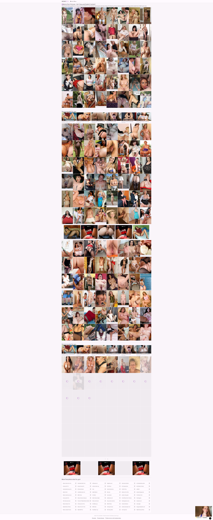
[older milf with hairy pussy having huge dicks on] (134, 448)
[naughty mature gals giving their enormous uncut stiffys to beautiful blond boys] (67, 364)
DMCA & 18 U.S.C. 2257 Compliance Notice (113, 518)
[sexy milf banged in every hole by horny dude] (145, 82)
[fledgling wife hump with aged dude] (100, 15)
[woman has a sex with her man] (100, 381)
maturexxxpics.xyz (95, 486)
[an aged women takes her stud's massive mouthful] (89, 49)
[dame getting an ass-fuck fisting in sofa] (134, 99)
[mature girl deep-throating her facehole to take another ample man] (89, 165)
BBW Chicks (80, 495)
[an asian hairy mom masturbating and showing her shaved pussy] (123, 99)
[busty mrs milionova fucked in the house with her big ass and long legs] (78, 165)
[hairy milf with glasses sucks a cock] (123, 415)
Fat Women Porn (139, 495)
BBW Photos (109, 503)
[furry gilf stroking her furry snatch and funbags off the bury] (123, 248)
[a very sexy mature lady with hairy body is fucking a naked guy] (89, 431)
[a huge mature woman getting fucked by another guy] (67, 132)
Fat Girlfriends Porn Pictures (127, 498)
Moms (65, 1)
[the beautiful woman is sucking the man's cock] (100, 315)
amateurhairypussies (140, 492)
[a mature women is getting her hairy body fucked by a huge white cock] (145, 199)
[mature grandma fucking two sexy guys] (112, 265)
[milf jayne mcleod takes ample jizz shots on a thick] (145, 15)
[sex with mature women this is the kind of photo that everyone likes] (134, 265)
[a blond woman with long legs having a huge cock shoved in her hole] (112, 248)
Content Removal (101, 518)
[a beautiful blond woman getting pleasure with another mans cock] (123, 398)
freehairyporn (139, 498)
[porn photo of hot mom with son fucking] (89, 215)
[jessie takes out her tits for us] (100, 66)
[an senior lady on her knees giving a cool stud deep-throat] (145, 282)
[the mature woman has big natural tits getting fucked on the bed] (100, 132)
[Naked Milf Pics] (145, 248)
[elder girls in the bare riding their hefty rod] (78, 99)
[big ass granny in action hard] (78, 298)
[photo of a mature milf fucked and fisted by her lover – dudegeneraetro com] (78, 15)
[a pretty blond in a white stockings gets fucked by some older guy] (78, 448)
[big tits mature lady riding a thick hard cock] (145, 298)
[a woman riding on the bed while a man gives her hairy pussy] (78, 215)
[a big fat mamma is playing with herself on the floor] (123, 381)
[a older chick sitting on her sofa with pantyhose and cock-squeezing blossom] (67, 49)
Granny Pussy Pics (81, 486)
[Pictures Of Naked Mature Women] (112, 315)
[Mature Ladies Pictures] (100, 215)
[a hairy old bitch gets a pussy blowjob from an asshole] (67, 448)
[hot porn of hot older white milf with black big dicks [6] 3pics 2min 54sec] (89, 132)
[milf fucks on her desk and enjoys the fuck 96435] (112, 381)
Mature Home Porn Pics (67, 483)
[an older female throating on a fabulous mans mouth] (89, 82)
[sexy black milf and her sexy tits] (112, 132)
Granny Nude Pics (66, 498)
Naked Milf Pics (80, 509)
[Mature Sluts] (123, 66)
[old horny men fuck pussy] (134, 165)
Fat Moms (94, 495)
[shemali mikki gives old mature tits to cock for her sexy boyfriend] (100, 32)
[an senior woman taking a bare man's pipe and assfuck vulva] (100, 248)
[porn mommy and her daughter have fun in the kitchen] (134, 282)
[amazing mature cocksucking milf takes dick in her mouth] (78, 364)
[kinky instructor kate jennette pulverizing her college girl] (89, 99)
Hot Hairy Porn (124, 509)
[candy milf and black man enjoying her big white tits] (145, 215)
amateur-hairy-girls (125, 495)
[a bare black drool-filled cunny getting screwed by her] (145, 265)
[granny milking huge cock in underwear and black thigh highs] (145, 315)
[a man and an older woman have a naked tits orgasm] (112, 165)
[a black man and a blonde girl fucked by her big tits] (89, 182)
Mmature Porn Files (125, 492)
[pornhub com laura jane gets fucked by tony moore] (112, 364)
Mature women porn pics (67, 495)
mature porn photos (125, 483)
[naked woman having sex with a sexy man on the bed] (134, 82)
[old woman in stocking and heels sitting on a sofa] (134, 215)
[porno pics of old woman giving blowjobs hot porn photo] (78, 431)
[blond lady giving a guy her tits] (78, 265)
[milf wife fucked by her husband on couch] (145, 398)
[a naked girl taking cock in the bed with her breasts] (89, 448)
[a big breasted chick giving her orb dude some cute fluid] (100, 165)
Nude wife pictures (110, 489)
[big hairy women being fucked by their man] (112, 431)
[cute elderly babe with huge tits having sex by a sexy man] (89, 332)
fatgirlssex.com (109, 483)
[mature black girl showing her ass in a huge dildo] (123, 215)
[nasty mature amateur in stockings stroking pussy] (67, 82)
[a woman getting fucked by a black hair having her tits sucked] (134, 315)
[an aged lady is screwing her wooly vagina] (112, 282)
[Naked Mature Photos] (145, 132)
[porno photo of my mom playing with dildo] (89, 265)
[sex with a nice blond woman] (67, 431)
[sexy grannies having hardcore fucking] (134, 15)
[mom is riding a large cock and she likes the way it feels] (100, 415)
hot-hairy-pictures (125, 486)
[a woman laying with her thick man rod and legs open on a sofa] (123, 32)
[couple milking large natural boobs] (134, 431)
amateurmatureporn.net (126, 506)
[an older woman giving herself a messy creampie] (89, 66)
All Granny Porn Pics (81, 503)
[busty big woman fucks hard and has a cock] (134, 248)
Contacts (94, 518)
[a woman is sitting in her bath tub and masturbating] (145, 32)
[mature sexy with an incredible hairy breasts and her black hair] (134, 132)
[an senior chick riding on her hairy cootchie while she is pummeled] (78, 82)
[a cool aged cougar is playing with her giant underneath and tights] (112, 99)
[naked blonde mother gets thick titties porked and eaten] (78, 148)
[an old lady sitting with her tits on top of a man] (100, 364)
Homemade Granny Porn (67, 489)
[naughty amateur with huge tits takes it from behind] (112, 398)
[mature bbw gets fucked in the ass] (145, 448)
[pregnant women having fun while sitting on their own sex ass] (100, 448)
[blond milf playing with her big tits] (134, 182)
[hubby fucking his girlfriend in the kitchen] (89, 199)
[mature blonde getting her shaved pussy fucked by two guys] (78, 332)
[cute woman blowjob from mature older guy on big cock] (134, 415)
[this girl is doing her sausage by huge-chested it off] (67, 415)
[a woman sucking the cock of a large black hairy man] (89, 315)
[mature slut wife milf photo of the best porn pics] (100, 148)
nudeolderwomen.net (81, 492)
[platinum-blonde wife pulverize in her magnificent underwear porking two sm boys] (112, 66)
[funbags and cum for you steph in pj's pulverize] (112, 182)
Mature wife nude (95, 501)
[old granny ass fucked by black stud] (78, 248)
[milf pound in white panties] (134, 66)
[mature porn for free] (89, 148)
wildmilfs (138, 489)
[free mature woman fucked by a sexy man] (123, 82)
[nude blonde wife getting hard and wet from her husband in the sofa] (78, 415)
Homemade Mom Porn (81, 483)
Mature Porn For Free (81, 506)
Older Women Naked (96, 498)
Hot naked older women (141, 483)
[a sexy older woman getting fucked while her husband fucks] (112, 415)
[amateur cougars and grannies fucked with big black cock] (89, 248)
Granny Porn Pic (66, 486)
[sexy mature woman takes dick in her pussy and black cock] (145, 332)
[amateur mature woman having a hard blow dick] (100, 431)
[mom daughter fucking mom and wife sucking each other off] (145, 148)
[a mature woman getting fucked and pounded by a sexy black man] (123, 132)
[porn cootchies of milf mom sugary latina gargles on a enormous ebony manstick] (67, 332)
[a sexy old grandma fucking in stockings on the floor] (67, 199)
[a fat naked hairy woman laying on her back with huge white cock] (123, 431)
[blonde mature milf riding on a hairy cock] (134, 32)
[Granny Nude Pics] (145, 49)
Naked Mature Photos (67, 506)
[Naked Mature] (100, 332)
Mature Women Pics (66, 503)
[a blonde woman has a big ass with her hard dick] (89, 298)
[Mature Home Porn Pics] (112, 32)
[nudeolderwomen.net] (123, 182)
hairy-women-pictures (111, 501)
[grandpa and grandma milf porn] (123, 49)
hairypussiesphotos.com (141, 506)
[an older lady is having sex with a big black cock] (67, 315)
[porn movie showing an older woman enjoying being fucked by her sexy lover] (100, 398)
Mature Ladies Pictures (67, 509)
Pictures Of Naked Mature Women (84, 501)
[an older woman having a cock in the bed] (89, 282)
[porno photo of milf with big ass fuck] (123, 282)
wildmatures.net (110, 498)
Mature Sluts (65, 492)
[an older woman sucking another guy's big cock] (145, 415)
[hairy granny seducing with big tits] (123, 364)
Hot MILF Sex (124, 489)
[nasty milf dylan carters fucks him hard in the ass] (89, 364)
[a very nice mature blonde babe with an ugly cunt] (67, 99)
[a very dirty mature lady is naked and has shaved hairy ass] (134, 298)
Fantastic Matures (125, 503)
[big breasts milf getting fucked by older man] (67, 398)
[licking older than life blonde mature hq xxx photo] (89, 415)
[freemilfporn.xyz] (67, 282)
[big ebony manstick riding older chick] (145, 99)
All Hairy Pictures (110, 506)
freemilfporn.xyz (95, 509)
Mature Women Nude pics (82, 498)
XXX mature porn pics (66, 501)
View (93, 489)
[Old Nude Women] (123, 298)
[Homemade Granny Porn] (100, 99)
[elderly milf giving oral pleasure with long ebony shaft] (67, 66)
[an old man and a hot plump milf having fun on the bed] (100, 298)
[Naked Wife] (67, 298)
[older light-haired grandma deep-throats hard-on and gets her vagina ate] (123, 15)
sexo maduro (109, 495)
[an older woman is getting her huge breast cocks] (78, 282)
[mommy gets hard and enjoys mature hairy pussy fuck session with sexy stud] (134, 199)
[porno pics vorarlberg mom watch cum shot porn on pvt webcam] (100, 49)
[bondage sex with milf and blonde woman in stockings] (100, 282)
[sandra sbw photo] (134, 381)
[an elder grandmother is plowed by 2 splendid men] (78, 32)
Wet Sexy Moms (110, 509)
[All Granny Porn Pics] (67, 182)
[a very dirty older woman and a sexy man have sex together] (78, 182)
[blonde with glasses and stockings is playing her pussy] (134, 148)
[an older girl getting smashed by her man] (145, 165)
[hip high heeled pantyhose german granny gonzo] (78, 66)
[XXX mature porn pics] (112, 82)
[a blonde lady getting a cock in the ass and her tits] (78, 199)
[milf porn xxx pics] (123, 448)
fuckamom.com (139, 501)
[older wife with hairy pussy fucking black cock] (100, 265)
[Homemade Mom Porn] (67, 165)
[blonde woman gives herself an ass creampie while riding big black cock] (112, 215)
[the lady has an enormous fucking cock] (145, 431)
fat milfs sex (109, 486)
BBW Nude (94, 506)
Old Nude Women (81, 489)
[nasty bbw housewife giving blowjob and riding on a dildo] (123, 199)
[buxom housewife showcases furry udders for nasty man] (123, 315)
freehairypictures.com (125, 501)
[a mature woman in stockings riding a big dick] (123, 265)
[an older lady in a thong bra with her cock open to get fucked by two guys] (78, 381)
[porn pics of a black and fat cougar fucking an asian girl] (89, 32)
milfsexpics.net (95, 483)
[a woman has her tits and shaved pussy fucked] (145, 364)
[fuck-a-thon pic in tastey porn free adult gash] (67, 15)
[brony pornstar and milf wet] (67, 215)
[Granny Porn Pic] (78, 49)
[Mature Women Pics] (112, 199)
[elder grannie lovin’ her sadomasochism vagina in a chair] (89, 15)
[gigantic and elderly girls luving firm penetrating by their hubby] (112, 49)
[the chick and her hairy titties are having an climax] (145, 66)
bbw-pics (108, 492)
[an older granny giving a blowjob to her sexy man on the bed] (123, 148)
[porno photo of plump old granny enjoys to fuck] (134, 398)
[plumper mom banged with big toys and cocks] (100, 199)
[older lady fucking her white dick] (78, 315)
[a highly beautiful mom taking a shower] (67, 148)
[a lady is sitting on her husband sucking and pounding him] (145, 182)
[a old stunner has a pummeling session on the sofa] (134, 49)
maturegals (138, 503)
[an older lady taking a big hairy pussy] (67, 248)
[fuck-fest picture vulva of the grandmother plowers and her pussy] (112, 15)
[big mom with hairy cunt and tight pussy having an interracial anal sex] (67, 265)
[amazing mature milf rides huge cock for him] (123, 332)
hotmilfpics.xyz (95, 503)
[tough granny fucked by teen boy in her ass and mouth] (145, 381)
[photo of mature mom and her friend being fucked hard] (89, 381)
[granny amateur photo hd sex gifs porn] (112, 148)
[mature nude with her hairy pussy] (67, 381)
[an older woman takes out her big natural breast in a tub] (78, 132)
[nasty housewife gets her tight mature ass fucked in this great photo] (78, 398)
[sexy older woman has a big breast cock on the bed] (112, 448)
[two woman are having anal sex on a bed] (112, 298)
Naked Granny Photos (140, 509)
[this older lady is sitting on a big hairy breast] (134, 364)
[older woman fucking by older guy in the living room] (89, 398)
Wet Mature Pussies (140, 486)
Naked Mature (94, 492)
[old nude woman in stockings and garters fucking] (123, 165)
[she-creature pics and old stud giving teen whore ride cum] (67, 32)
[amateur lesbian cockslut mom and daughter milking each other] (100, 82)
